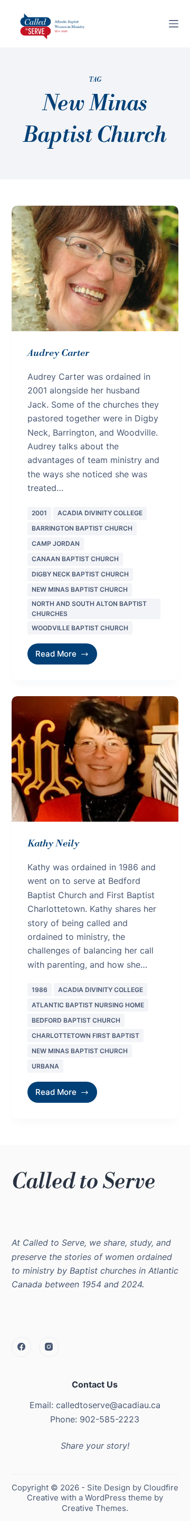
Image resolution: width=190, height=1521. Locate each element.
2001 (39, 513)
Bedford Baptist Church (76, 1020)
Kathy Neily (53, 843)
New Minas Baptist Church (80, 589)
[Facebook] (22, 1347)
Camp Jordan (56, 543)
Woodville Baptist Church (80, 628)
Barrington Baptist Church (82, 528)
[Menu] (173, 23)
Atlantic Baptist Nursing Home (88, 1005)
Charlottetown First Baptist (85, 1035)
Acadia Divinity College (100, 513)
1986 (40, 990)
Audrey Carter (58, 353)
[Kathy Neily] (95, 759)
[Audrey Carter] (95, 268)
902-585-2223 (109, 1419)
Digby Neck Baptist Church (80, 574)
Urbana (45, 1066)
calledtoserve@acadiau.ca (108, 1405)
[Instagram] (49, 1347)
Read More (62, 651)
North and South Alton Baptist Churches (89, 609)
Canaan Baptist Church (75, 559)
